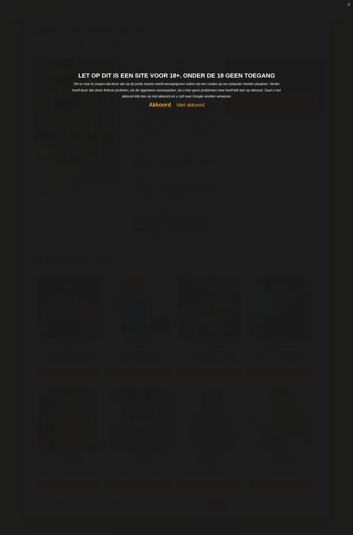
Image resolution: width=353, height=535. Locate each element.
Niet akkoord (190, 105)
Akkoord (160, 105)
